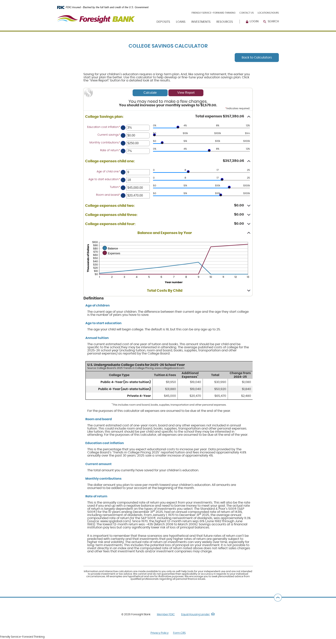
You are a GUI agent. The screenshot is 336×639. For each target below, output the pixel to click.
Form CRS (179, 633)
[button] (168, 116)
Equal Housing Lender (198, 614)
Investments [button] (201, 21)
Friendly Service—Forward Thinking (213, 13)
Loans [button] (181, 21)
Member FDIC (166, 614)
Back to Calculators (257, 57)
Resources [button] (224, 21)
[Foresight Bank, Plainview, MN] (96, 17)
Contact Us (246, 13)
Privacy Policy (159, 633)
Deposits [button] (163, 21)
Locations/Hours (268, 13)
